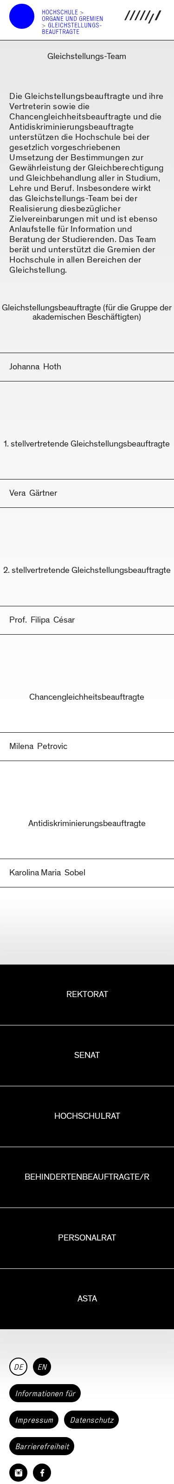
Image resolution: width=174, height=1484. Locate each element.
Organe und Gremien (72, 19)
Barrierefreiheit (42, 1446)
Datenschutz (91, 1420)
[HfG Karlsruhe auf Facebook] (42, 1473)
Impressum (34, 1420)
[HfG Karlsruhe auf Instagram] (18, 1473)
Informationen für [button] (45, 1393)
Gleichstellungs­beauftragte (72, 28)
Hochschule (60, 12)
